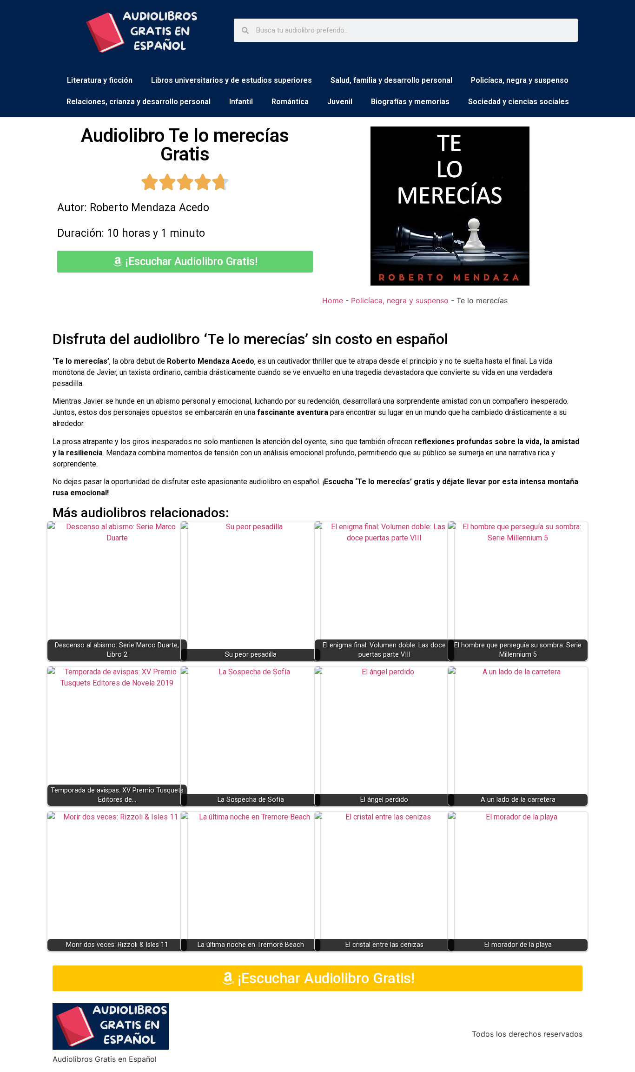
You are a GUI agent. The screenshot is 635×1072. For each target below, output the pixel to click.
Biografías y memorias (410, 101)
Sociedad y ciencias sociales (518, 101)
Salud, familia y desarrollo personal (391, 80)
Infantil (241, 101)
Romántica (290, 101)
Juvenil (339, 101)
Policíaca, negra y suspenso (520, 80)
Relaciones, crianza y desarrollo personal (138, 101)
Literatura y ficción (99, 80)
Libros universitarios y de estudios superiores (231, 80)
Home (332, 300)
